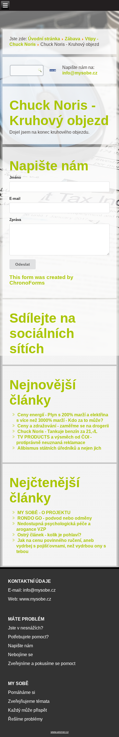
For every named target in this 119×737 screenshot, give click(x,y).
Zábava (72, 38)
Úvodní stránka (44, 38)
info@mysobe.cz (79, 73)
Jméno (15, 177)
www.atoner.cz (60, 731)
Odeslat (22, 264)
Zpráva (15, 220)
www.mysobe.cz (35, 599)
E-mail (14, 198)
